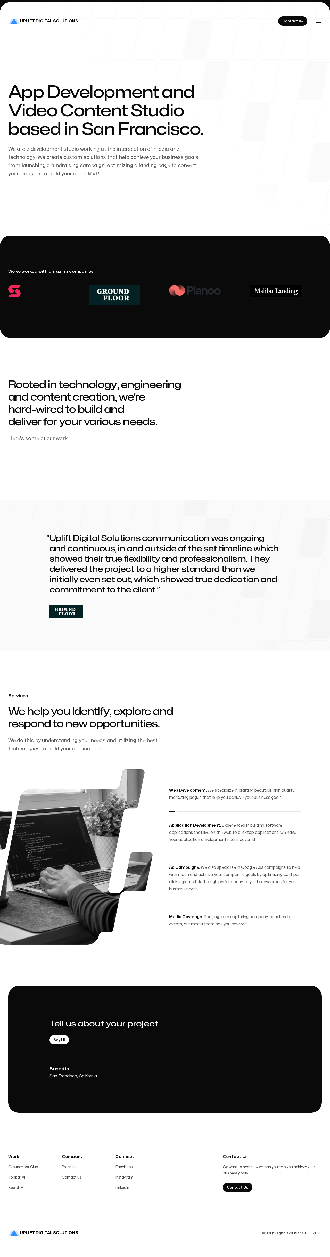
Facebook (124, 1167)
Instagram (124, 1177)
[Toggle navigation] (318, 21)
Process (68, 1167)
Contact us (71, 1177)
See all (15, 1187)
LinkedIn (122, 1187)
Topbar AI (16, 1177)
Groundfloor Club (23, 1167)
